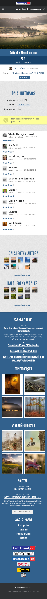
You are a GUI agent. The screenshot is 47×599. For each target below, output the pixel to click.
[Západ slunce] (6, 296)
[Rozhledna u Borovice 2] (27, 289)
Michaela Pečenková (21, 178)
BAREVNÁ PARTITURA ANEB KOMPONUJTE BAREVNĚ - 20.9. (22, 497)
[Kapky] (27, 259)
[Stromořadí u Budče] (13, 296)
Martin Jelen (16, 200)
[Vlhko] (27, 296)
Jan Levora (15, 223)
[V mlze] (20, 266)
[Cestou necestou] (27, 266)
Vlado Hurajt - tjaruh (21, 134)
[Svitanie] (20, 296)
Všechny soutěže (21, 512)
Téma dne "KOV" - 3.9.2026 (22, 488)
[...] (20, 259)
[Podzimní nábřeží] (6, 259)
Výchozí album (23, 104)
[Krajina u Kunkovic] (20, 289)
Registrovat (36, 9)
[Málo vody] (13, 289)
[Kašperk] (13, 259)
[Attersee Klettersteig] (13, 266)
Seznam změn (23, 529)
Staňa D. (13, 145)
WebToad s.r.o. (34, 591)
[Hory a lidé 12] (6, 266)
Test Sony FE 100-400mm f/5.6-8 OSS (23, 351)
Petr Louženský (20, 68)
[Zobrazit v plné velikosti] (23, 31)
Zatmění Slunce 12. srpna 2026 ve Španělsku (23, 345)
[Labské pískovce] (34, 289)
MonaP (12, 189)
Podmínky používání (23, 533)
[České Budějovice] (34, 259)
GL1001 (12, 211)
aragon (13, 167)
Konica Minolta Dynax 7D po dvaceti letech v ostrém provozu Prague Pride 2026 (23, 329)
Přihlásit (21, 9)
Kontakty (23, 538)
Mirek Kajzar (16, 156)
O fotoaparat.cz (23, 525)
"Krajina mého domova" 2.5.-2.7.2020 (28, 73)
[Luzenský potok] (6, 289)
